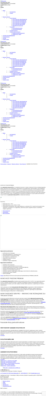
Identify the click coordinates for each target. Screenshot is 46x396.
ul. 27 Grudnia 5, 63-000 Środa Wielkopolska (9, 373)
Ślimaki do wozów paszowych (18, 33)
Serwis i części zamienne (15, 32)
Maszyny (9, 164)
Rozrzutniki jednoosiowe (17, 28)
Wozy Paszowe (13, 18)
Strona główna (3, 164)
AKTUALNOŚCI (13, 12)
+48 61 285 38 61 (24, 373)
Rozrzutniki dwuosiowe (17, 29)
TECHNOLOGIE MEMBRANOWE (9, 35)
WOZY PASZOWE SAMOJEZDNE (18, 24)
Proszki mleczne (6, 37)
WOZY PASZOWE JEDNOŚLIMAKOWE (19, 19)
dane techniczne (6, 210)
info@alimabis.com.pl (5, 4)
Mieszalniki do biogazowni (17, 25)
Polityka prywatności (7, 386)
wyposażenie (5, 212)
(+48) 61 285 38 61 (4, 3)
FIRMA (4, 10)
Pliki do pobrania (6, 213)
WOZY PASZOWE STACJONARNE (18, 23)
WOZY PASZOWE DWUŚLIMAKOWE (19, 20)
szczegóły (2, 335)
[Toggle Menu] (0, 49)
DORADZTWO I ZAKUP (16, 34)
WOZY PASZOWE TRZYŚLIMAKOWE (19, 22)
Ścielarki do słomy (14, 30)
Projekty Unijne (6, 39)
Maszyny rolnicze (6, 17)
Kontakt (4, 38)
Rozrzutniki (12, 27)
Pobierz (1, 275)
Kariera (11, 13)
